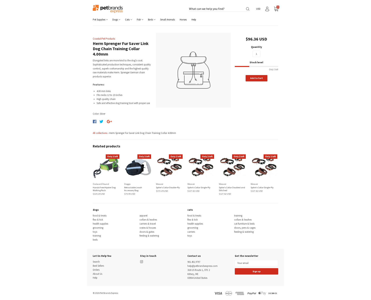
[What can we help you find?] (219, 9)
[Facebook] (94, 121)
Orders (96, 269)
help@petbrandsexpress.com (202, 266)
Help (193, 19)
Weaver (159, 184)
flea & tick (98, 219)
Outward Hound (101, 184)
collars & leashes (148, 219)
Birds (151, 19)
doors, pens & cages (244, 227)
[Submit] (247, 9)
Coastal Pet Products (104, 38)
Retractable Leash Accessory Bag (133, 189)
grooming (98, 227)
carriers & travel (148, 223)
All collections (100, 133)
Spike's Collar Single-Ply (198, 187)
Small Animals (167, 19)
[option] (193, 70)
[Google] (109, 121)
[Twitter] (101, 121)
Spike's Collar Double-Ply (168, 187)
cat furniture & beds (244, 223)
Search (96, 261)
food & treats (99, 215)
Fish (139, 19)
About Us (97, 273)
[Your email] (256, 263)
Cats (127, 19)
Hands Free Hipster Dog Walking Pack (104, 189)
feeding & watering (149, 235)
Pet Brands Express (109, 293)
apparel (143, 215)
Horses (183, 19)
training (97, 235)
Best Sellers (98, 265)
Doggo (127, 184)
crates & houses (148, 227)
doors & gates (147, 231)
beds (95, 239)
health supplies (100, 223)
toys (95, 231)
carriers (191, 231)
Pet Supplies (99, 19)
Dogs (115, 19)
